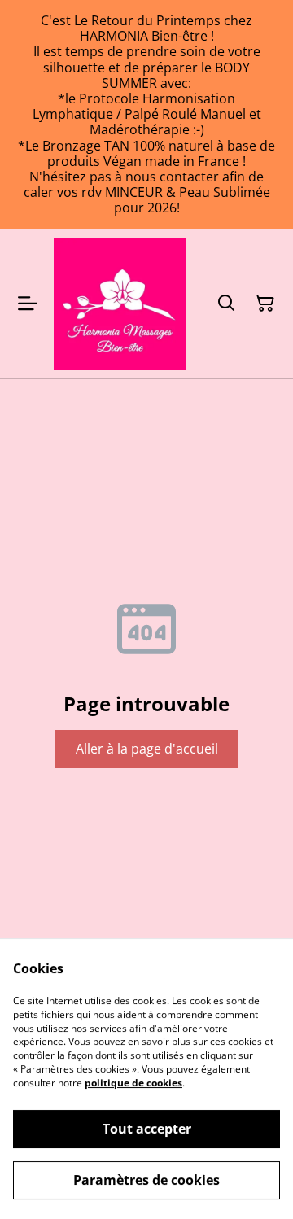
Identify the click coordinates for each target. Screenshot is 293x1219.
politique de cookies (133, 1083)
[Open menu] (27, 303)
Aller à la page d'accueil (147, 749)
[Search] (226, 303)
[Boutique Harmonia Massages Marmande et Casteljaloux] (120, 304)
